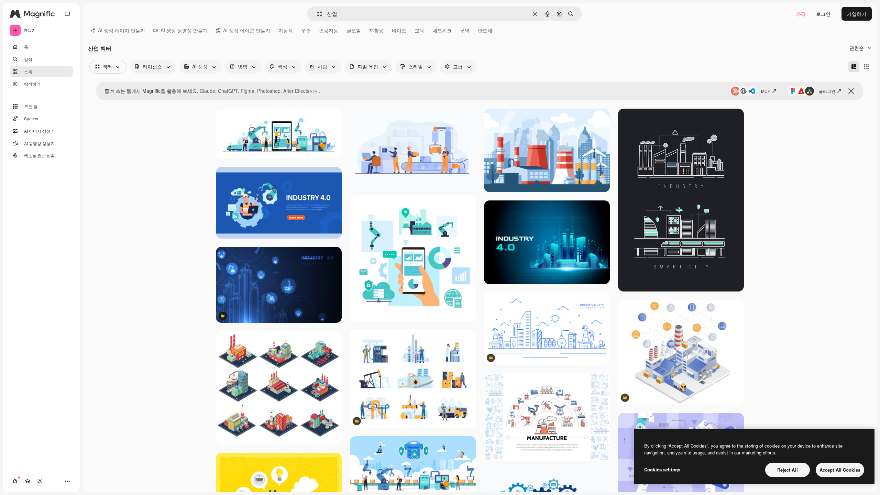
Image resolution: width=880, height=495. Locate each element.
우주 (306, 30)
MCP (765, 91)
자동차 (285, 30)
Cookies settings (662, 469)
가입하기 (856, 13)
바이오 (399, 30)
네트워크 (442, 30)
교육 (419, 30)
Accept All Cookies (840, 469)
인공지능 (328, 30)
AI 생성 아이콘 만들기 (246, 30)
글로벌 (353, 30)
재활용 (376, 30)
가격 (801, 13)
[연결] (15, 481)
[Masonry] (853, 66)
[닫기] (851, 91)
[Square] (866, 66)
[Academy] (27, 481)
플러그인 (827, 91)
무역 (465, 30)
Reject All (787, 469)
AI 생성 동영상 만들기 (184, 30)
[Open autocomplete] (316, 13)
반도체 (485, 30)
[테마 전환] (39, 481)
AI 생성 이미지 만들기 (121, 30)
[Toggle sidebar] (67, 13)
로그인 (823, 13)
